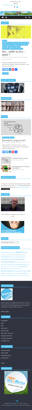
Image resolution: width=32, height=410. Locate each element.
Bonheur (12, 257)
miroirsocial (11, 266)
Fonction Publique (19, 264)
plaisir (9, 268)
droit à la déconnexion (24, 262)
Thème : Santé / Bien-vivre (16, 48)
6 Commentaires (23, 57)
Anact (19, 252)
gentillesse (27, 264)
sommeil (20, 273)
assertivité (3, 254)
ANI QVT (25, 252)
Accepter (5, 59)
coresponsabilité (8, 262)
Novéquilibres (23, 266)
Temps (3, 275)
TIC (5, 275)
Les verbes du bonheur (6, 338)
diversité (17, 262)
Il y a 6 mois (4, 186)
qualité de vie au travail (16, 268)
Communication (17, 42)
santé (29, 271)
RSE (25, 271)
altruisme (14, 252)
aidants (3, 252)
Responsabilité (17, 271)
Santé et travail (4, 330)
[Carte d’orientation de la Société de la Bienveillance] (6, 166)
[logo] (7, 289)
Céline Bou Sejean (5, 350)
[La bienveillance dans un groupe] (6, 157)
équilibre (27, 275)
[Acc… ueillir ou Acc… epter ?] (16, 26)
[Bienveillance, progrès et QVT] (16, 120)
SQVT (25, 273)
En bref (12, 137)
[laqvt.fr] (16, 12)
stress (28, 273)
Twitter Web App (22, 186)
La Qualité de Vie (5, 340)
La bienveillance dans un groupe (20, 158)
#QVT (16, 182)
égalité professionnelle (20, 275)
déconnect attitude (6, 264)
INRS (2, 325)
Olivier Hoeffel (15, 142)
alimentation (8, 252)
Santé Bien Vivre (11, 46)
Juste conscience (19, 44)
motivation (16, 266)
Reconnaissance (7, 271)
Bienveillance (9, 42)
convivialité (12, 259)
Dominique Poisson (6, 355)
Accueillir (10, 59)
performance (4, 268)
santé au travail (6, 273)
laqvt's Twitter (12, 186)
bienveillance (5, 257)
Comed (3, 363)
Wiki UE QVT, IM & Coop (7, 333)
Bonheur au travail (19, 257)
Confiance (25, 42)
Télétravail (12, 275)
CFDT (25, 257)
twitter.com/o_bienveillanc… (22, 184)
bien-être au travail (20, 255)
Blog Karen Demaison (6, 335)
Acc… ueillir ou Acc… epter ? (13, 53)
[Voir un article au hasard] (29, 17)
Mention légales (5, 311)
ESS (12, 264)
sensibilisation (14, 273)
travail (8, 275)
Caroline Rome (14, 57)
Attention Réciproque (11, 255)
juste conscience (5, 266)
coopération (20, 259)
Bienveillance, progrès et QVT (10, 5)
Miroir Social (4, 328)
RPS (23, 271)
